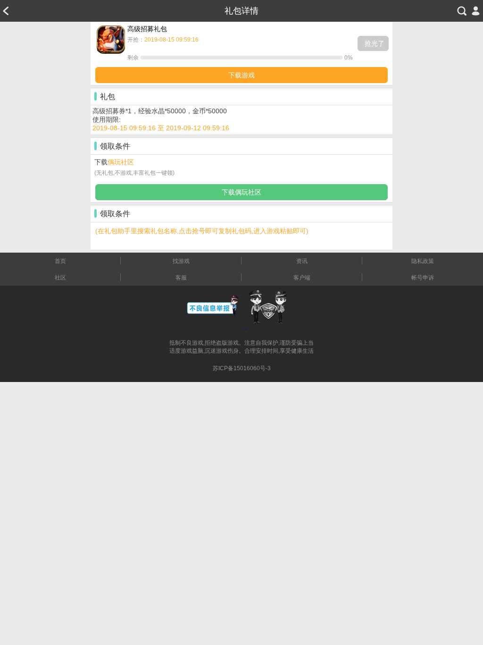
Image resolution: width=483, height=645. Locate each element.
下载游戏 (241, 75)
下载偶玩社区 (241, 192)
